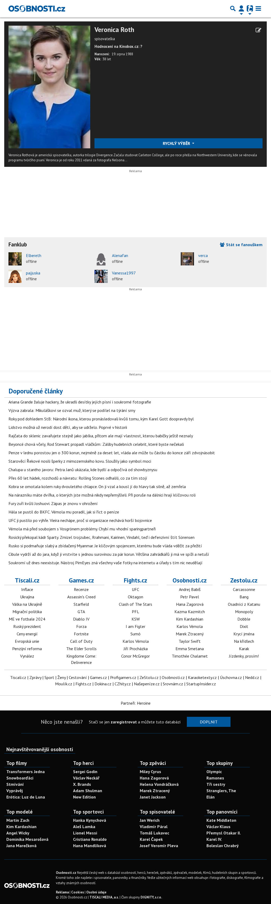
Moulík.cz (63, 683)
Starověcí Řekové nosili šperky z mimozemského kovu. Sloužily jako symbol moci (79, 461)
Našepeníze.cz (147, 683)
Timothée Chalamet (190, 656)
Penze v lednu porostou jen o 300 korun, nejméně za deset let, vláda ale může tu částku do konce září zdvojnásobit (111, 452)
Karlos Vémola (136, 641)
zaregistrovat (124, 721)
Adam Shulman (87, 790)
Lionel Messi (85, 833)
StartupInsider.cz (201, 683)
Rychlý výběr (177, 143)
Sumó (135, 633)
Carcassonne (244, 589)
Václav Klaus (218, 826)
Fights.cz (135, 580)
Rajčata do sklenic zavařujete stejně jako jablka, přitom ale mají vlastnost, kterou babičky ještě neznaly (100, 435)
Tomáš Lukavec (154, 833)
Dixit (244, 626)
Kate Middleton (221, 820)
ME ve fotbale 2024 (27, 619)
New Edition (84, 797)
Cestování (78, 677)
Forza (81, 626)
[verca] (187, 258)
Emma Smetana (189, 648)
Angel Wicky (17, 833)
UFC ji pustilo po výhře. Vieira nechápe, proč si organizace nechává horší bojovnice (80, 520)
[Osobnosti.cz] (36, 8)
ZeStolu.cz (149, 677)
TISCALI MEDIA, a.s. (104, 897)
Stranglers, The (221, 790)
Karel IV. (214, 839)
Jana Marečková (21, 845)
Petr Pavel (189, 596)
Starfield (81, 604)
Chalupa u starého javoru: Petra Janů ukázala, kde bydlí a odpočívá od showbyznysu (82, 469)
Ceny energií (27, 633)
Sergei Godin (85, 771)
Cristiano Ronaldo (90, 839)
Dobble (243, 619)
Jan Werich (150, 820)
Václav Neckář (86, 778)
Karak (244, 648)
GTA (81, 611)
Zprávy (35, 677)
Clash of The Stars (135, 604)
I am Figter (135, 626)
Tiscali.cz (27, 580)
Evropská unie (27, 641)
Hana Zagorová (190, 604)
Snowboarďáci (19, 778)
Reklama (62, 892)
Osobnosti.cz (190, 580)
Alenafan (120, 255)
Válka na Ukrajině (27, 604)
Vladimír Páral (154, 826)
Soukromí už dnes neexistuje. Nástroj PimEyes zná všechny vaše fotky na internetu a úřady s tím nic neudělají (105, 562)
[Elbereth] (15, 258)
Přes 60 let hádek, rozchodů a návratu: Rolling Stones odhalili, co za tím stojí (77, 478)
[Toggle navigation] (258, 8)
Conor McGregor (135, 656)
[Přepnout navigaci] (241, 8)
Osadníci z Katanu (244, 604)
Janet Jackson (153, 797)
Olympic (214, 771)
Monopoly (244, 611)
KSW (136, 619)
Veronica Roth (114, 30)
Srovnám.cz (173, 683)
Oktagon (135, 596)
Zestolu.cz (244, 580)
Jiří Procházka (136, 648)
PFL (135, 611)
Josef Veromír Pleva (159, 845)
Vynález (27, 656)
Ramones (215, 778)
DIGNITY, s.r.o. (151, 897)
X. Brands (82, 784)
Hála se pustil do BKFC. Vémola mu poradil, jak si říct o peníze (63, 512)
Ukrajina (27, 596)
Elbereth (33, 255)
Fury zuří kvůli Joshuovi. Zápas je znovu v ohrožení (53, 503)
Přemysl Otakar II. (223, 833)
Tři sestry (215, 784)
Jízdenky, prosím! (244, 656)
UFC (135, 589)
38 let (106, 59)
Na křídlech (244, 641)
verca (203, 255)
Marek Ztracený (190, 633)
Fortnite (81, 633)
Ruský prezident (27, 626)
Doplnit (209, 721)
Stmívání (15, 784)
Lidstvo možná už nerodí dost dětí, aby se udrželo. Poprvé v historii (67, 427)
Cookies (77, 892)
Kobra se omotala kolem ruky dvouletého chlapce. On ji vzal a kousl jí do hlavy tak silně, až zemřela (97, 486)
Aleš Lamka (84, 826)
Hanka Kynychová (89, 820)
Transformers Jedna (25, 771)
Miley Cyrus (150, 771)
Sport (49, 677)
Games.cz (81, 580)
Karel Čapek (151, 839)
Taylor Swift (190, 641)
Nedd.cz (252, 677)
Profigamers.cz (123, 677)
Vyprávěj (14, 790)
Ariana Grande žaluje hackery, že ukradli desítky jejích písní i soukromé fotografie (79, 402)
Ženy (61, 677)
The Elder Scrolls (81, 648)
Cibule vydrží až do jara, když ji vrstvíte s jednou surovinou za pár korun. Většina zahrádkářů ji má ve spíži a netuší (108, 554)
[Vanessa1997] (101, 276)
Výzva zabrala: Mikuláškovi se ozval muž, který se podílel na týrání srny (71, 410)
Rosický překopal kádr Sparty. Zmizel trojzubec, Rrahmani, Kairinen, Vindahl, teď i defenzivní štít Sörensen (101, 537)
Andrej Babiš (190, 589)
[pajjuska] (15, 276)
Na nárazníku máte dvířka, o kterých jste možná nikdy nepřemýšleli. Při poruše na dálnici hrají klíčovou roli (102, 495)
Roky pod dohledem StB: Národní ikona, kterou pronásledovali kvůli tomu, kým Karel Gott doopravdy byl (101, 418)
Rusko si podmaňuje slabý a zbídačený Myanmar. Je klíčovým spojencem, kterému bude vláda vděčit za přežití (105, 545)
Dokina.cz (102, 683)
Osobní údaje (96, 892)
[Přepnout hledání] (233, 8)
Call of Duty (81, 641)
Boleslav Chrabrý (222, 845)
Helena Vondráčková (159, 784)
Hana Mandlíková (89, 845)
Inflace (27, 589)
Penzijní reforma (27, 648)
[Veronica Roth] (49, 86)
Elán (210, 797)
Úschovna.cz (231, 677)
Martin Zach (17, 820)
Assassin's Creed (81, 596)
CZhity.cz (123, 683)
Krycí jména (243, 633)
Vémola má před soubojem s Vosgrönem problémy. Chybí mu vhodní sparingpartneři (82, 528)
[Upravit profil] (258, 30)
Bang (244, 596)
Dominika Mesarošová (27, 839)
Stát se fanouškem (244, 244)
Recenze (81, 589)
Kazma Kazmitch (189, 611)
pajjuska (33, 273)
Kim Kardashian (189, 619)
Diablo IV (81, 619)
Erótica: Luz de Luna (25, 797)
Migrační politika (27, 611)
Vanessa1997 (124, 273)
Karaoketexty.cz (202, 677)
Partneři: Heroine (136, 703)
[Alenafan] (101, 258)
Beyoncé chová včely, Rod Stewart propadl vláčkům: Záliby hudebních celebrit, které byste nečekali (96, 444)
